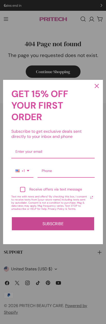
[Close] (97, 86)
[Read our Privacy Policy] (92, 197)
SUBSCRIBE (53, 223)
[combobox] (22, 171)
